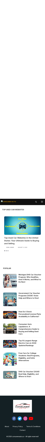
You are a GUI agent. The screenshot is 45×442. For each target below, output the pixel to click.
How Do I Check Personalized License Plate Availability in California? (30, 314)
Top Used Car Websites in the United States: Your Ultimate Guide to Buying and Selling (21, 241)
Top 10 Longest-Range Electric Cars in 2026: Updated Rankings (28, 343)
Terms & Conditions (33, 426)
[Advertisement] (22, 99)
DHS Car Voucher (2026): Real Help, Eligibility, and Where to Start (29, 374)
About (7, 426)
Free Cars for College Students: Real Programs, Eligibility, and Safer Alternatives (29, 356)
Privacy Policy (18, 426)
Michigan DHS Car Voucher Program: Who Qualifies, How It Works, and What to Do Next (30, 278)
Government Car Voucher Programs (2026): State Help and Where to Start (29, 295)
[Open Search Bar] (36, 202)
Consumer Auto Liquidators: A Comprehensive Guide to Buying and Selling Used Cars (29, 329)
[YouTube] (31, 420)
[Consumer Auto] (8, 201)
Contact (22, 430)
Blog (7, 250)
